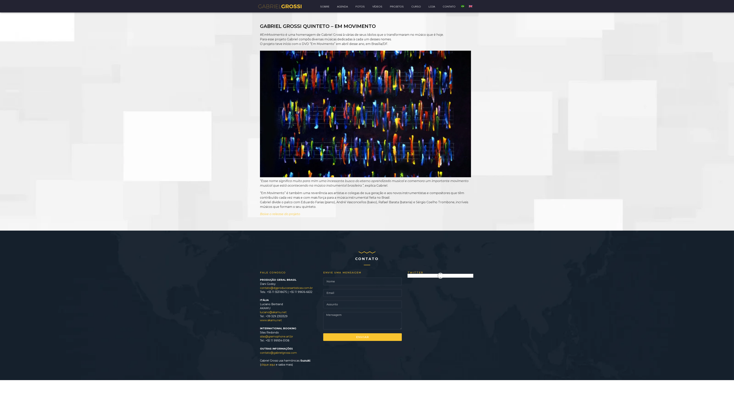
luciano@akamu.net (273, 312)
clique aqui (268, 364)
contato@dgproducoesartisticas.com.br (286, 288)
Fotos (360, 6)
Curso (416, 6)
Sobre (324, 6)
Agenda (342, 6)
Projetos (397, 6)
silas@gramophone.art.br (276, 336)
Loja (432, 6)
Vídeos (377, 6)
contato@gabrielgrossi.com (278, 352)
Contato (449, 6)
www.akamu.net (271, 320)
